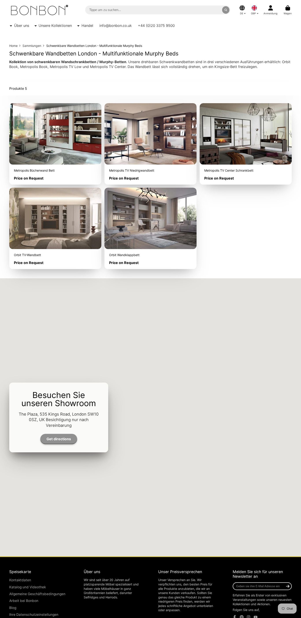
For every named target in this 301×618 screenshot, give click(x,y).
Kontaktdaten (20, 580)
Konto (270, 10)
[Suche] (226, 10)
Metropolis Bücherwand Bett (55, 144)
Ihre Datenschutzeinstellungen (33, 614)
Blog (12, 608)
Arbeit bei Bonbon (23, 601)
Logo (39, 10)
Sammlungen (31, 46)
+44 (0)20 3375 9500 (156, 25)
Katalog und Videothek (27, 587)
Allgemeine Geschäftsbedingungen (37, 594)
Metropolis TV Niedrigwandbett (150, 144)
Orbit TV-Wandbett (55, 228)
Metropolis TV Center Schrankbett (246, 144)
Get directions (58, 438)
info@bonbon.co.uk (115, 25)
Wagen (288, 10)
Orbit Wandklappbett (150, 228)
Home (13, 46)
